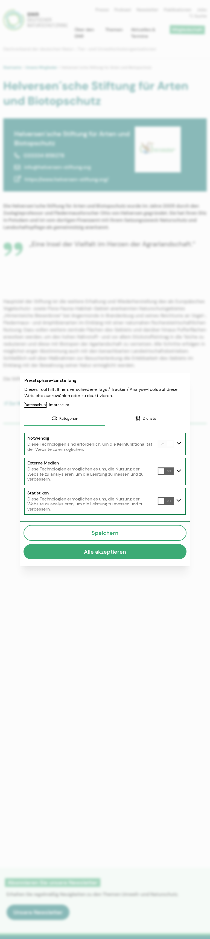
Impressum (59, 404)
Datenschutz (35, 404)
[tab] (64, 419)
